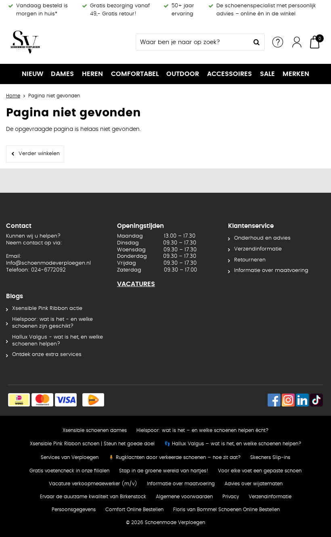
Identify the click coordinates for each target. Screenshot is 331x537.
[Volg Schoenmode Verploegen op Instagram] (288, 400)
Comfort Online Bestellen (134, 509)
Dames (62, 74)
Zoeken (256, 42)
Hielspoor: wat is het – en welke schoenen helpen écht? (202, 430)
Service (277, 42)
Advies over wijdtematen (253, 483)
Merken (296, 74)
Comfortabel (135, 74)
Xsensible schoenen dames (95, 430)
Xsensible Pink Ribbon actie (47, 308)
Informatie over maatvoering (271, 270)
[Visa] (66, 399)
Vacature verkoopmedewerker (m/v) (93, 483)
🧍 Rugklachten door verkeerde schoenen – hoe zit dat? (174, 457)
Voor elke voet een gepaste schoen (260, 470)
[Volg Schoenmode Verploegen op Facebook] (274, 400)
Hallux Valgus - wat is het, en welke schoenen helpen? (57, 341)
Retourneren (250, 260)
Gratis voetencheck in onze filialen (69, 470)
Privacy (230, 496)
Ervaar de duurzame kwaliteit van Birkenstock (93, 496)
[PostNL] (93, 399)
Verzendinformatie (258, 249)
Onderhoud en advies (262, 238)
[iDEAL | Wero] (19, 399)
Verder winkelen (39, 153)
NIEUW (32, 74)
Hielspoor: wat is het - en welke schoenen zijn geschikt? (52, 323)
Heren (92, 74)
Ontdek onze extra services (47, 354)
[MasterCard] (42, 399)
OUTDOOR (182, 74)
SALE (267, 74)
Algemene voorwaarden (184, 496)
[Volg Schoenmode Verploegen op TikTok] (316, 400)
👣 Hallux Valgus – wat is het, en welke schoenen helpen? (232, 443)
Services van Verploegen (69, 457)
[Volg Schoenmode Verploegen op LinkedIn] (302, 400)
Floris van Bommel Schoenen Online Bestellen (226, 509)
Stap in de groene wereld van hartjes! (163, 470)
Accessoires (229, 74)
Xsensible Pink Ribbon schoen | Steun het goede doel (92, 443)
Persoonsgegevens (74, 509)
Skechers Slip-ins (270, 457)
